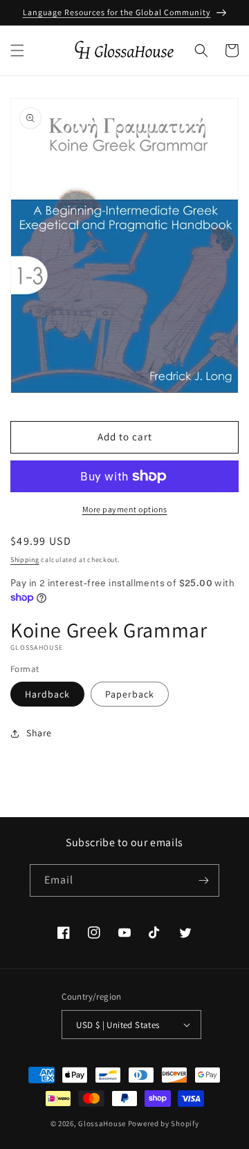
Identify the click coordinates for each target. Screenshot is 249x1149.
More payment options (124, 509)
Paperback (129, 694)
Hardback (47, 694)
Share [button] (39, 733)
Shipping (24, 559)
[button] (17, 50)
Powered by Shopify (163, 1123)
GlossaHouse (102, 1123)
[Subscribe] (203, 880)
